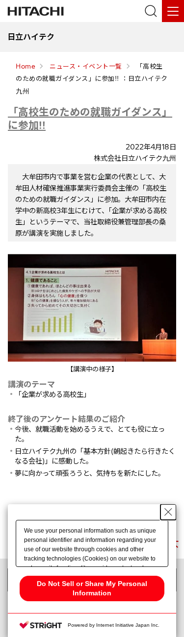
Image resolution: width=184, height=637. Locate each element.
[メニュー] (173, 11)
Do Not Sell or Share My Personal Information (92, 588)
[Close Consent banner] (168, 512)
